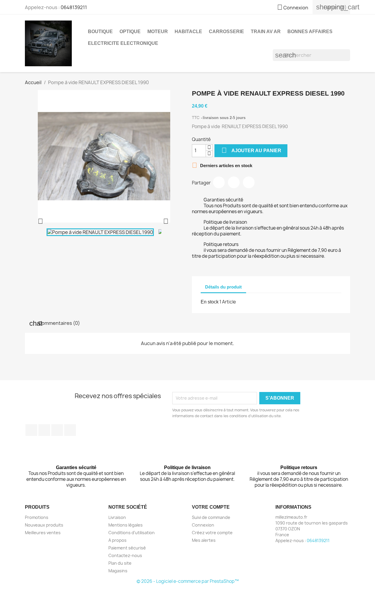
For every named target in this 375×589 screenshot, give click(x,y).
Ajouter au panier (251, 150)
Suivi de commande (211, 517)
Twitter (44, 430)
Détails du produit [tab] (223, 286)
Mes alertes (204, 540)
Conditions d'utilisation (131, 532)
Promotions (36, 517)
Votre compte (211, 507)
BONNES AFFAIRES (310, 31)
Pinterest (249, 182)
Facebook (31, 430)
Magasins (117, 570)
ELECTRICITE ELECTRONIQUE (123, 43)
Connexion (203, 525)
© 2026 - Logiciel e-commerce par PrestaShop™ (188, 581)
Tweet (234, 182)
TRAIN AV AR (266, 31)
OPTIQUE (130, 31)
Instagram (70, 430)
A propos (117, 540)
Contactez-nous (125, 555)
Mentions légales (125, 525)
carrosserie (226, 31)
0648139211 (74, 7)
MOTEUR (157, 31)
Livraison (117, 517)
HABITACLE (188, 31)
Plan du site (120, 563)
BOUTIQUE (100, 31)
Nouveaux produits (44, 525)
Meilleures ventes (43, 532)
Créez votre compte (212, 532)
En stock (210, 301)
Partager (219, 182)
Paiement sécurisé (127, 548)
